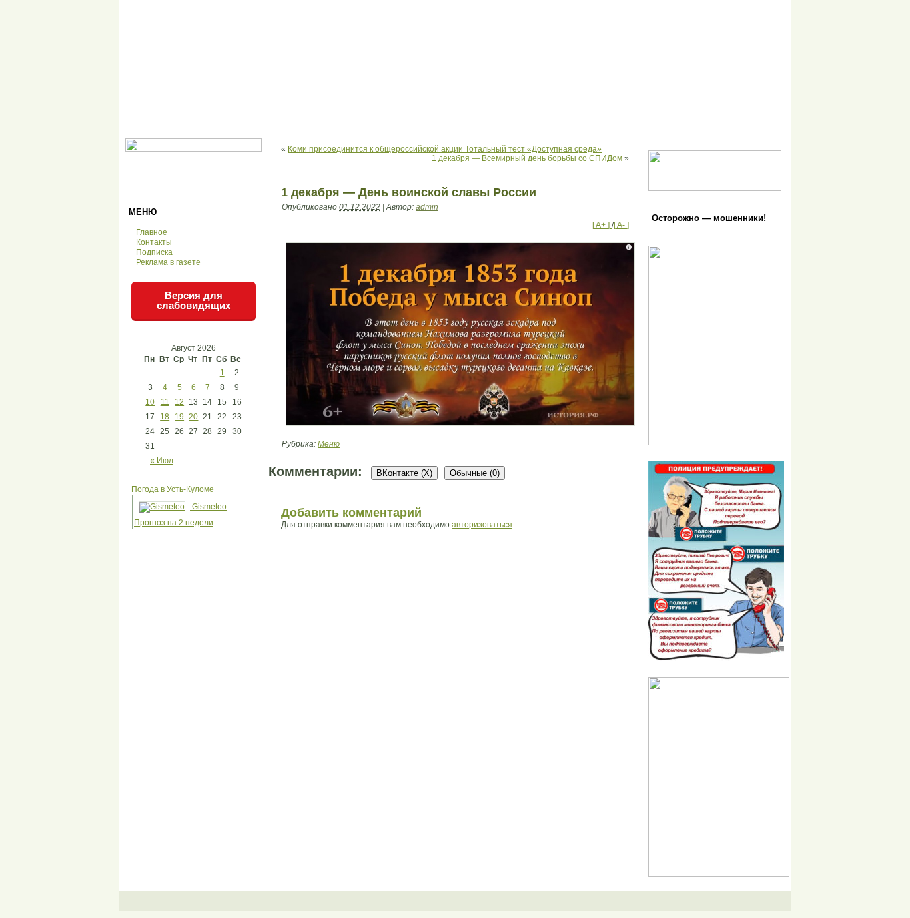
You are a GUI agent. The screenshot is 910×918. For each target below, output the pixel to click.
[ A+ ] (602, 225)
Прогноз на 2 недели (173, 522)
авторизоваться (482, 524)
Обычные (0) (475, 473)
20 (193, 416)
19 (179, 416)
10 (150, 402)
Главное (151, 232)
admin (427, 207)
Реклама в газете (168, 262)
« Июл (161, 460)
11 (165, 402)
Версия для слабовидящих (193, 300)
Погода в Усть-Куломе (172, 489)
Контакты (154, 242)
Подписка (154, 252)
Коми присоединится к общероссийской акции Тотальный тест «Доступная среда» (445, 149)
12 (179, 402)
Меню (329, 444)
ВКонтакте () (404, 473)
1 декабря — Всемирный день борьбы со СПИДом (527, 158)
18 (164, 416)
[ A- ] (621, 225)
